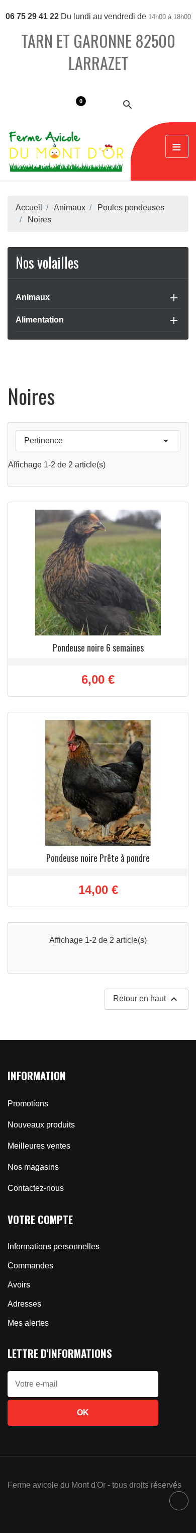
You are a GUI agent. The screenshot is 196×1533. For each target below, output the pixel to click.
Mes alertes (28, 1323)
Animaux (33, 297)
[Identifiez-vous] (102, 104)
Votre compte (40, 1219)
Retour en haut (146, 999)
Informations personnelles (54, 1246)
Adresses (24, 1304)
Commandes (30, 1265)
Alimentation (40, 319)
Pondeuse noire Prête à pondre (98, 857)
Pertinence (98, 441)
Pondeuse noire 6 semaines (98, 647)
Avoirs (19, 1284)
